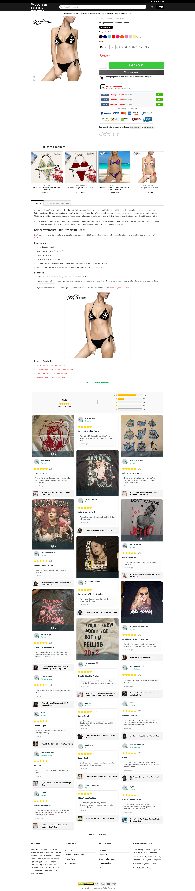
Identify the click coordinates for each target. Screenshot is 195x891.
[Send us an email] (158, 1)
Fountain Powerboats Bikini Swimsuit (50, 377)
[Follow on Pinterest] (160, 1)
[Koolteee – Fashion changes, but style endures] (41, 7)
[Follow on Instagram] (154, 1)
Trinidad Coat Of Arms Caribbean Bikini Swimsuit (54, 369)
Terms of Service (71, 863)
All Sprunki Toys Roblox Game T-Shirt (144, 736)
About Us (68, 850)
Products (125, 13)
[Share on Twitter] (105, 134)
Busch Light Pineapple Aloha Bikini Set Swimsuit (46, 188)
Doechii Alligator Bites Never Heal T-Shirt (101, 776)
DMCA (101, 867)
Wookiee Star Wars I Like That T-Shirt (100, 818)
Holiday (84, 13)
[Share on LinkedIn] (117, 134)
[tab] (37, 203)
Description (37, 203)
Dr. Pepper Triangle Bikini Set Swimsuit (80, 188)
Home (101, 18)
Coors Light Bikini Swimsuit (148, 188)
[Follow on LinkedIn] (163, 1)
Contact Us (103, 854)
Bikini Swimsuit (120, 18)
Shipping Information (107, 859)
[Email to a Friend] (109, 134)
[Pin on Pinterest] (113, 134)
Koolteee (38, 238)
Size (101, 42)
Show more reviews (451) (97, 835)
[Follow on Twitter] (156, 1)
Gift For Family (96, 13)
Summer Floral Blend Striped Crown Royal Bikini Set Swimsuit (114, 188)
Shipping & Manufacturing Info (57, 203)
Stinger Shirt (149, 127)
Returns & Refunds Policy (74, 854)
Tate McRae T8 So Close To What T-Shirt (57, 744)
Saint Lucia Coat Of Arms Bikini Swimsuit (51, 373)
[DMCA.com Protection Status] (86, 884)
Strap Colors (104, 32)
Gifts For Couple (112, 13)
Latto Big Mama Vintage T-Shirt (142, 657)
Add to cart (136, 65)
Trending (109, 18)
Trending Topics (71, 13)
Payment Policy (105, 863)
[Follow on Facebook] (151, 1)
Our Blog (102, 850)
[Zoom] (34, 78)
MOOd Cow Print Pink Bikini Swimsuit (50, 365)
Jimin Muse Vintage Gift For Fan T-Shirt (101, 530)
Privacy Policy (70, 859)
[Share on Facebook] (101, 134)
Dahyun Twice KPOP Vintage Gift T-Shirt (101, 612)
